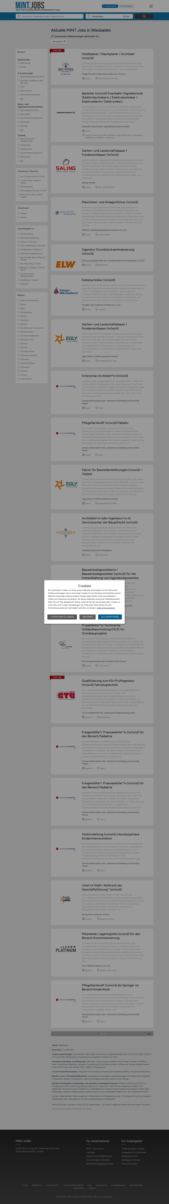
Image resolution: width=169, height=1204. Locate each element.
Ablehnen (88, 617)
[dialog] (84, 602)
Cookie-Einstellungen (62, 617)
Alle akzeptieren (110, 617)
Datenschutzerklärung (106, 608)
